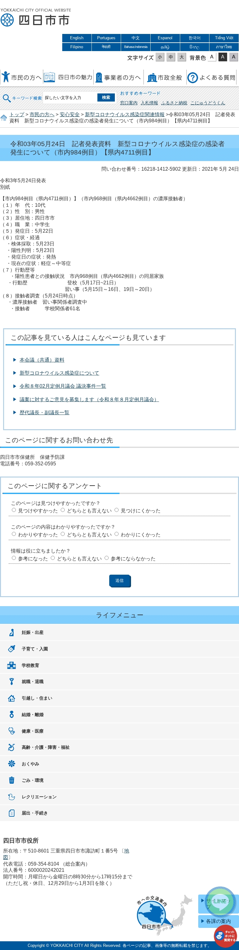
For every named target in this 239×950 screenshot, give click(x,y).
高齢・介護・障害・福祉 (46, 747)
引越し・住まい (37, 698)
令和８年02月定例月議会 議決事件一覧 (63, 386)
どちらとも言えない (89, 510)
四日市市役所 (36, 18)
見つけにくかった (141, 510)
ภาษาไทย (224, 47)
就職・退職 (33, 681)
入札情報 (149, 102)
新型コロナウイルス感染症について (59, 373)
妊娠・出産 (33, 632)
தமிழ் (165, 47)
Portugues (106, 38)
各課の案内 (218, 921)
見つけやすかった (38, 510)
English (76, 38)
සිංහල (194, 47)
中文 (136, 38)
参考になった (33, 558)
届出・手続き (35, 812)
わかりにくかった (141, 534)
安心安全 (70, 114)
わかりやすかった (38, 534)
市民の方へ (42, 114)
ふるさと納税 (174, 102)
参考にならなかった (133, 558)
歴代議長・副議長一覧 (44, 412)
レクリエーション (39, 796)
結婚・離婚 (33, 714)
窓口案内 (129, 102)
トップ (16, 114)
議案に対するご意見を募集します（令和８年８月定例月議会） (89, 399)
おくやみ (30, 763)
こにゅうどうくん (207, 102)
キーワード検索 (22, 94)
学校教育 (30, 665)
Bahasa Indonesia (135, 47)
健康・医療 (33, 731)
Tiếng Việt (224, 38)
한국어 (195, 38)
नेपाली (106, 47)
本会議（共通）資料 (42, 360)
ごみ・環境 (33, 780)
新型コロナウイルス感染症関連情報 (125, 114)
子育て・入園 (35, 648)
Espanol (165, 38)
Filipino (76, 47)
